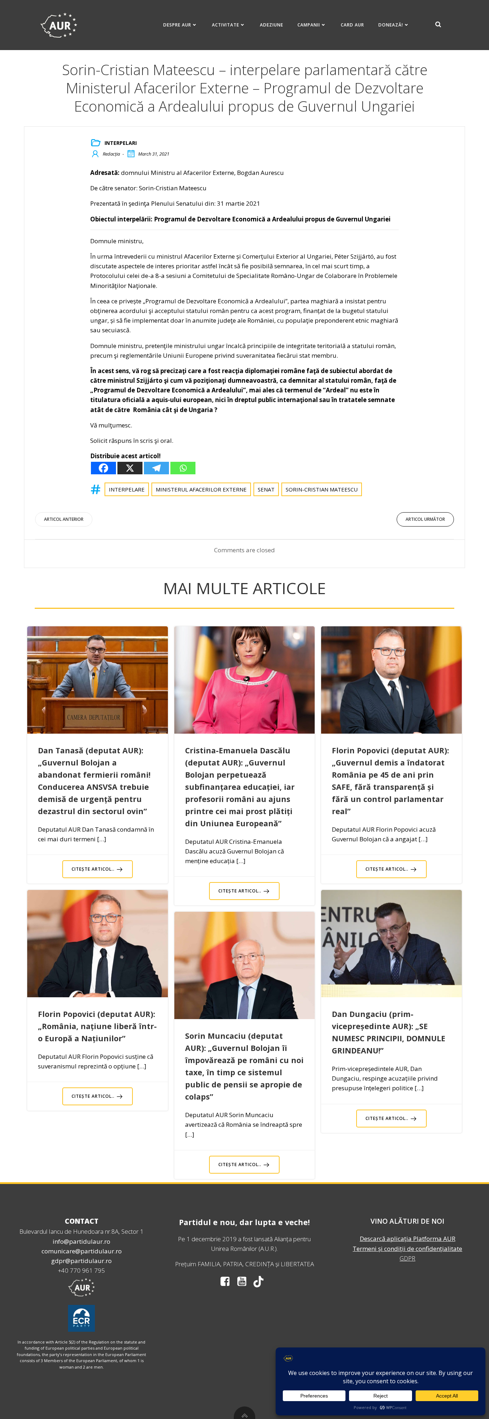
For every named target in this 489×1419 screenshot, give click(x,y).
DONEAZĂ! (390, 25)
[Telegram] (156, 468)
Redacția (111, 154)
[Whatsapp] (182, 468)
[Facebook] (103, 468)
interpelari (121, 143)
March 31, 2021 (153, 154)
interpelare (127, 489)
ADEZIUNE (271, 25)
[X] (129, 468)
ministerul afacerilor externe (201, 489)
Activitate (225, 25)
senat (266, 489)
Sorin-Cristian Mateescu (322, 489)
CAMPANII (308, 25)
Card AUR (352, 25)
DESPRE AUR (177, 25)
